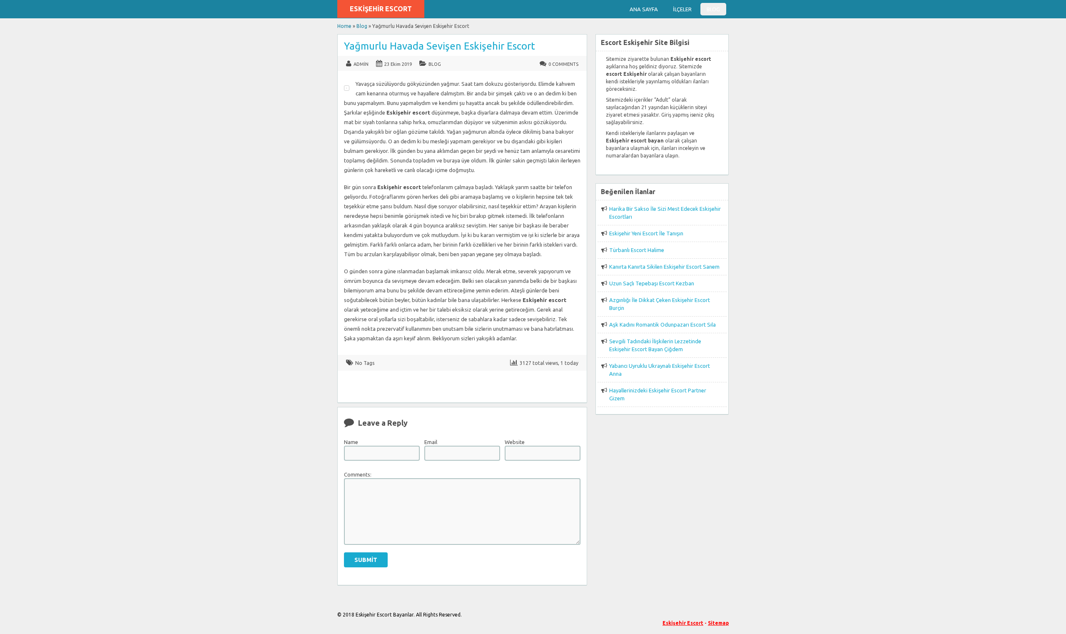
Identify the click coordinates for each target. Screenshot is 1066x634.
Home (344, 26)
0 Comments (563, 64)
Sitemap (718, 623)
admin (361, 64)
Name (351, 442)
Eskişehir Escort (381, 8)
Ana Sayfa (644, 9)
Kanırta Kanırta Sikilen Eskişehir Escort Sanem (664, 267)
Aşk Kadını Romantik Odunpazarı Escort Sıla (662, 324)
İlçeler (682, 9)
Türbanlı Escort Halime (636, 250)
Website (515, 442)
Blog (713, 9)
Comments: (357, 474)
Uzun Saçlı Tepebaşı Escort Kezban (651, 283)
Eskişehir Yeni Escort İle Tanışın (646, 233)
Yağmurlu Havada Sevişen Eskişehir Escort (439, 46)
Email (430, 442)
